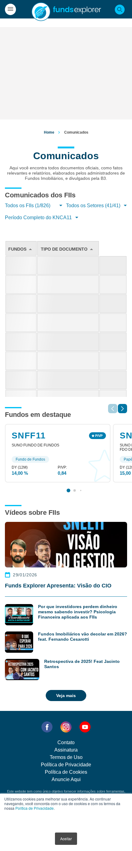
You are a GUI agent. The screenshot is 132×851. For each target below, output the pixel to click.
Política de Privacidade (34, 808)
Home (49, 132)
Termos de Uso (66, 757)
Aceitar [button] (66, 838)
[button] (122, 408)
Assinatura (66, 749)
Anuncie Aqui (66, 779)
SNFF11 (29, 435)
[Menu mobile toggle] (10, 9)
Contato (66, 742)
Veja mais (66, 695)
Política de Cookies (66, 772)
